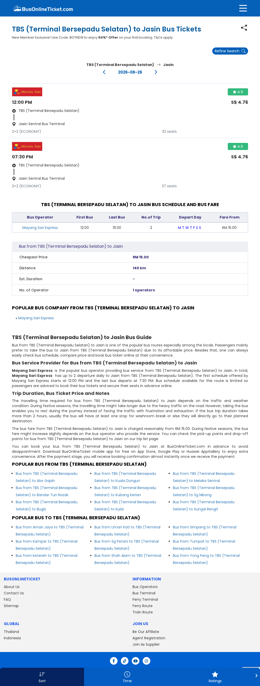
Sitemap (11, 605)
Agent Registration (149, 638)
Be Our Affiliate (146, 631)
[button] (42, 677)
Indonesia (12, 638)
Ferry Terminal (145, 599)
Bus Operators (145, 586)
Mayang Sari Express (40, 227)
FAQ (7, 599)
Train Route (143, 612)
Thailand (11, 631)
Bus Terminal (144, 593)
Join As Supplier (146, 644)
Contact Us (14, 593)
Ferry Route (143, 605)
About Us (12, 586)
